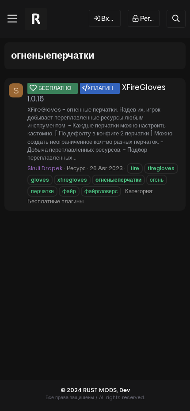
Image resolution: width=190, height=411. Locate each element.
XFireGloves (102, 87)
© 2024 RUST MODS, (90, 390)
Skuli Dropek (45, 168)
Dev (124, 390)
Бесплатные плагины (55, 201)
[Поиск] (176, 19)
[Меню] (12, 19)
